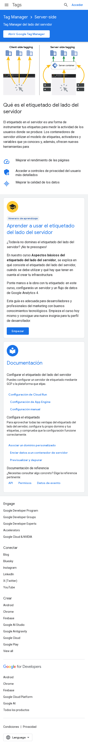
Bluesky (8, 561)
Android (8, 605)
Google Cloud (11, 638)
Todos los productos (16, 710)
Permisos (25, 483)
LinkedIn (8, 574)
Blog (6, 554)
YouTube (9, 587)
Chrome (8, 611)
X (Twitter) (10, 580)
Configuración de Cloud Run (27, 394)
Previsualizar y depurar (26, 460)
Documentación (24, 363)
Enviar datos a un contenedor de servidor (39, 452)
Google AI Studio (14, 624)
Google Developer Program (20, 510)
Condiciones (11, 726)
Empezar (18, 331)
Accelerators (11, 530)
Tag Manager (15, 17)
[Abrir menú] (6, 5)
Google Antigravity (15, 631)
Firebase (8, 618)
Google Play (10, 644)
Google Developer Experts (19, 523)
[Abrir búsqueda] (65, 4)
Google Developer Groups (19, 517)
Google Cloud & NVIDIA (17, 536)
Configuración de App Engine (30, 402)
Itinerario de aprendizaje (23, 218)
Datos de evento (48, 483)
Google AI (9, 703)
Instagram (10, 567)
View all (8, 651)
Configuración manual (25, 409)
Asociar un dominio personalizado (32, 445)
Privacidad (29, 726)
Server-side (45, 17)
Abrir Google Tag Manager (26, 34)
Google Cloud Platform (18, 697)
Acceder (77, 5)
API (10, 483)
